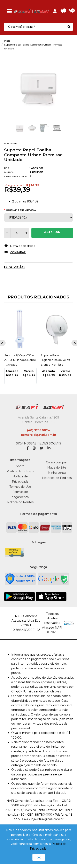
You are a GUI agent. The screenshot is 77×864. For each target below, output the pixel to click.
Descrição (14, 267)
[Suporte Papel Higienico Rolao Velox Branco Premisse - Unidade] (20, 329)
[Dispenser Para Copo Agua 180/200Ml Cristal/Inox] (57, 329)
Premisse (10, 143)
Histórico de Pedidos (57, 478)
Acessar (52, 232)
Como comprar (57, 462)
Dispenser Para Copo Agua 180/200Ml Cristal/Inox (55, 360)
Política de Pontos (20, 502)
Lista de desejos (22, 246)
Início (7, 40)
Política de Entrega (20, 471)
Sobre (20, 466)
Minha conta (57, 473)
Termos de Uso (20, 487)
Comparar (18, 252)
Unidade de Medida (21, 210)
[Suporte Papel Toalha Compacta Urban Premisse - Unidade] (38, 87)
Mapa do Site (56, 467)
